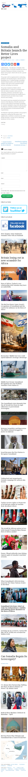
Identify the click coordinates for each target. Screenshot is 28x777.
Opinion (9, 765)
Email (2, 178)
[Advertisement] (14, 25)
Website (2, 183)
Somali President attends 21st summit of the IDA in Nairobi (7, 143)
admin (4, 60)
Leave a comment (20, 60)
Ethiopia (23, 770)
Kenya (17, 770)
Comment (3, 158)
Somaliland (20, 767)
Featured (22, 764)
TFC (2, 771)
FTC (14, 767)
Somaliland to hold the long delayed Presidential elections (20, 143)
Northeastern (10, 770)
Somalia (8, 137)
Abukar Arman (5, 663)
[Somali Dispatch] (14, 6)
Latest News (5, 43)
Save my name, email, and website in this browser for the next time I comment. (13, 192)
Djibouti (10, 769)
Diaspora (3, 769)
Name (2, 173)
